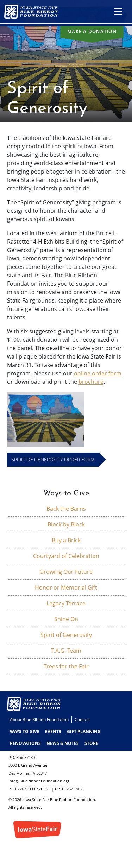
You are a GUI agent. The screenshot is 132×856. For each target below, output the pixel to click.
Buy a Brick (66, 540)
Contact (82, 719)
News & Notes (62, 743)
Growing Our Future (66, 572)
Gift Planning (84, 731)
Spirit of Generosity (66, 635)
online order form (97, 373)
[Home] (33, 12)
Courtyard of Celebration (66, 556)
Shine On (66, 619)
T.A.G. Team (66, 650)
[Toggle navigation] (118, 11)
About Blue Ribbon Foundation (39, 719)
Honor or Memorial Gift (66, 587)
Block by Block (66, 524)
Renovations (25, 743)
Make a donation (92, 31)
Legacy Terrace (66, 603)
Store (91, 743)
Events (53, 731)
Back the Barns (66, 508)
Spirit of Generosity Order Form (53, 459)
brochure (90, 382)
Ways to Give (24, 731)
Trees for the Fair (66, 666)
